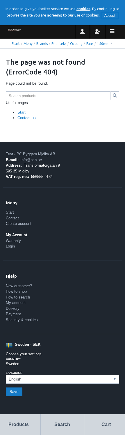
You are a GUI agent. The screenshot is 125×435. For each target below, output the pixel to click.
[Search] (114, 95)
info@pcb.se (31, 160)
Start (16, 43)
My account (16, 303)
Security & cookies (22, 320)
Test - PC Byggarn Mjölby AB (30, 154)
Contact (12, 218)
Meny (28, 43)
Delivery (12, 308)
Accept (109, 16)
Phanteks (58, 43)
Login (10, 246)
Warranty (13, 241)
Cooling (76, 43)
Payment (13, 314)
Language (14, 372)
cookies (83, 9)
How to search (18, 297)
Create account (18, 223)
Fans (89, 43)
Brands (42, 43)
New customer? (19, 286)
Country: (13, 359)
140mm (103, 43)
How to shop (16, 291)
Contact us (26, 118)
